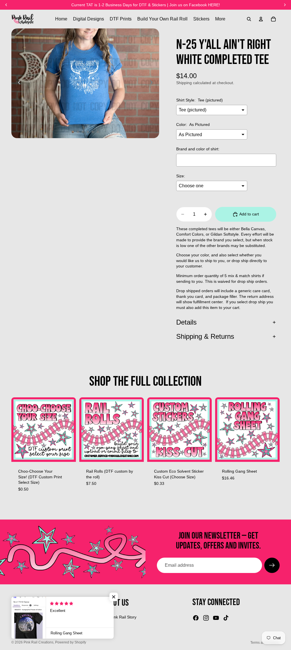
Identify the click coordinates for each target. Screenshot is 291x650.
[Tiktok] (226, 617)
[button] (113, 597)
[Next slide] (153, 83)
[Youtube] (216, 617)
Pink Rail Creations (38, 642)
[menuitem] (220, 19)
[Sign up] (272, 565)
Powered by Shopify (70, 642)
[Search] (249, 19)
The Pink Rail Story (119, 617)
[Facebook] (195, 617)
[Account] (261, 19)
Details (186, 322)
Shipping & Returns (205, 336)
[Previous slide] (17, 83)
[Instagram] (206, 617)
